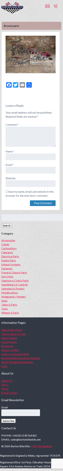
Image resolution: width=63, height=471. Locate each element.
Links (4, 366)
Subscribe (8, 420)
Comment (12, 124)
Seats (4, 300)
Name (10, 151)
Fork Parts (7, 276)
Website (10, 178)
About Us (6, 380)
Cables (5, 244)
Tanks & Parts (9, 304)
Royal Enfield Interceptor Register (20, 358)
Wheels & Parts (10, 312)
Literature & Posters (13, 288)
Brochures (7, 346)
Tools (4, 308)
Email (10, 164)
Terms (5, 388)
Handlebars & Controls (14, 284)
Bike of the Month (11, 329)
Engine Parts (8, 260)
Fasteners (7, 268)
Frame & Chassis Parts (14, 272)
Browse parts (11, 25)
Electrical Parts (10, 256)
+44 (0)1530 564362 (59, 7)
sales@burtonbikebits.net (49, 7)
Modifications (9, 292)
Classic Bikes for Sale (13, 333)
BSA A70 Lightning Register (17, 362)
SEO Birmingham (42, 446)
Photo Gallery (9, 338)
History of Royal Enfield (15, 354)
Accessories (8, 240)
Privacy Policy (9, 392)
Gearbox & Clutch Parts (15, 280)
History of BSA (10, 350)
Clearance (7, 252)
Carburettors (9, 248)
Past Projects (9, 342)
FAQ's (5, 384)
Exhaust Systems (10, 264)
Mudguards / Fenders (13, 296)
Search (6, 225)
